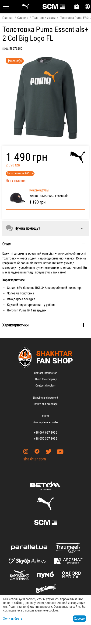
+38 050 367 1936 (45, 438)
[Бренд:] (77, 157)
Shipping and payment (45, 397)
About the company (46, 379)
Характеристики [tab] (15, 325)
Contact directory (45, 385)
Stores (45, 416)
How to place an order (45, 422)
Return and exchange (46, 404)
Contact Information (45, 373)
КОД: (5, 48)
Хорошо (79, 618)
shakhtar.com (34, 458)
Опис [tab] (6, 244)
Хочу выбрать (12, 618)
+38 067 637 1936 (45, 432)
